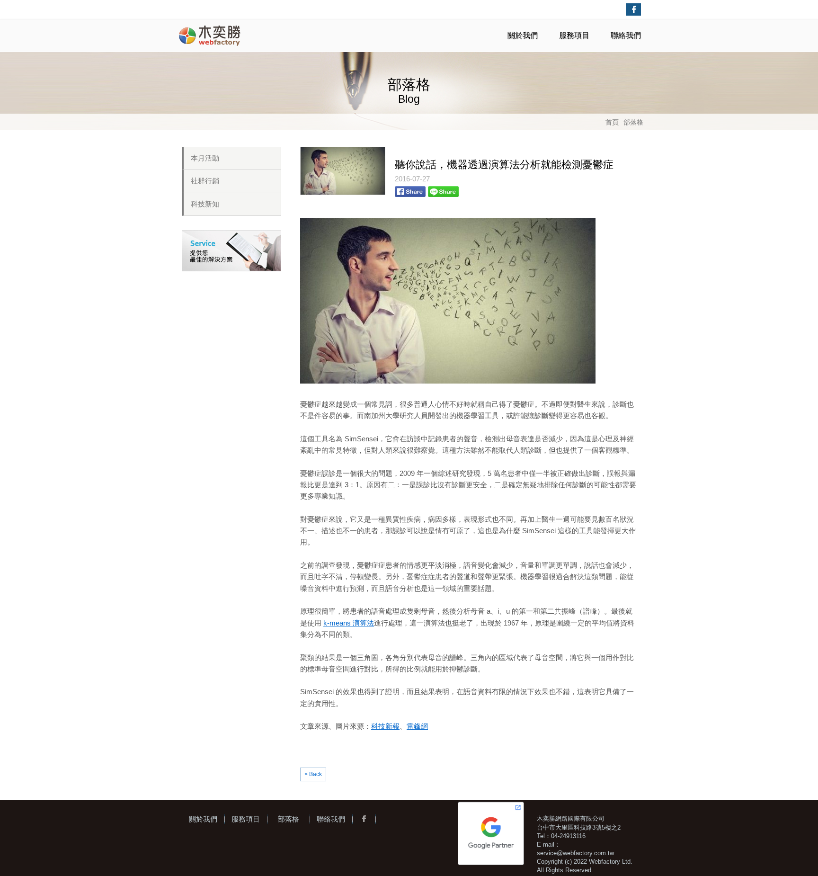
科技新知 (205, 204)
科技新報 (385, 726)
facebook (633, 9)
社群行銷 (205, 181)
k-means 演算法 (348, 623)
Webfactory (210, 35)
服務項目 (574, 35)
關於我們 (522, 35)
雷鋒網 (417, 726)
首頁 (612, 122)
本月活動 (205, 158)
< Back (313, 774)
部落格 (633, 122)
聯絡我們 (626, 35)
